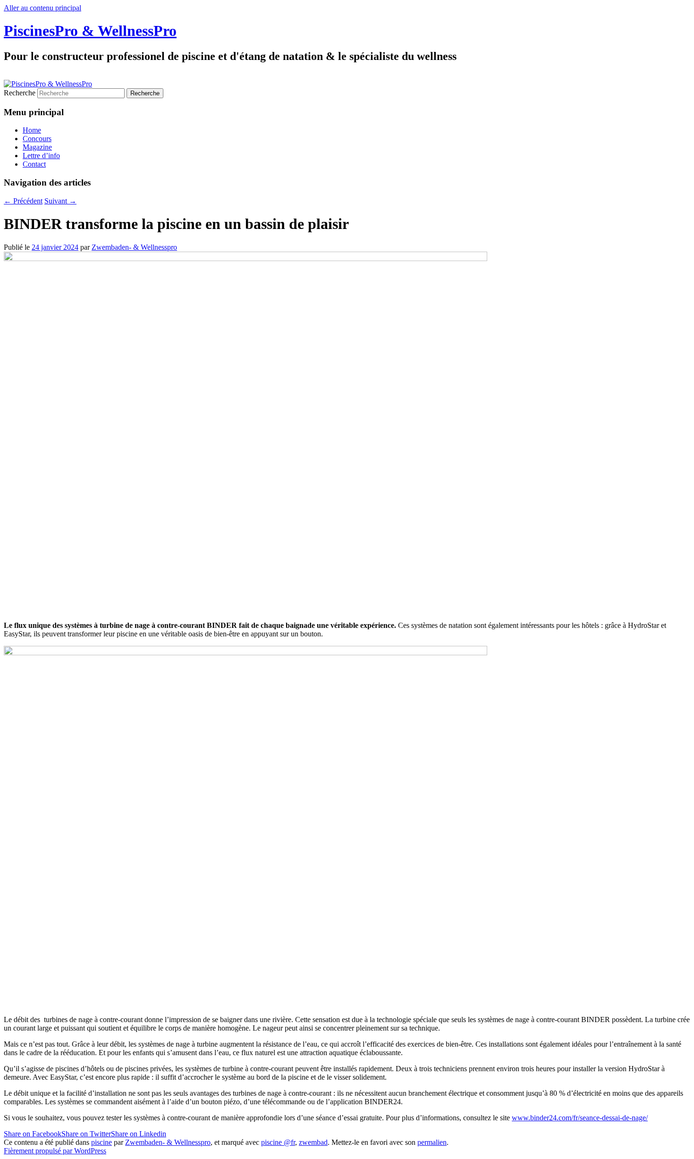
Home (32, 130)
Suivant (60, 201)
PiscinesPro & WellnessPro (90, 30)
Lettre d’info (41, 156)
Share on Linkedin (138, 1134)
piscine (101, 1142)
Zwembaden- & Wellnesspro (134, 247)
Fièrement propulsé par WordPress (55, 1151)
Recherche (19, 93)
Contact (34, 164)
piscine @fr (278, 1142)
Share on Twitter (86, 1134)
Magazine (37, 147)
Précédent (23, 201)
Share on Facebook (32, 1134)
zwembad (313, 1142)
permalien (432, 1142)
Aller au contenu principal (42, 8)
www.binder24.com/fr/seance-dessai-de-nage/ (580, 1118)
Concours (37, 139)
